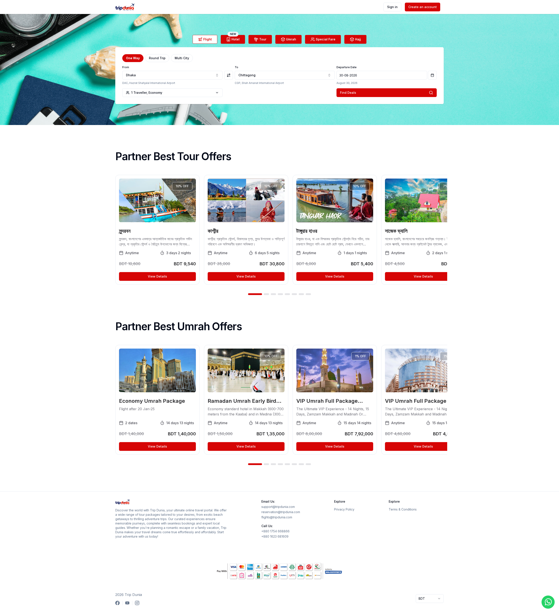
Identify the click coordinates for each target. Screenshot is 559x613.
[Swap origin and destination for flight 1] (228, 75)
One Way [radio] (133, 58)
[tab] (205, 39)
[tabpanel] (279, 75)
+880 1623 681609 (274, 536)
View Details (157, 276)
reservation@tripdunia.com (280, 512)
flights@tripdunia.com (276, 517)
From (125, 67)
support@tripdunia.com (278, 507)
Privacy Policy (344, 509)
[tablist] (279, 39)
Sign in (392, 7)
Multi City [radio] (182, 58)
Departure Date (346, 67)
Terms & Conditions (403, 509)
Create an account (422, 7)
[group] (279, 58)
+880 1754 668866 (275, 531)
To (236, 67)
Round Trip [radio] (157, 58)
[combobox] (172, 75)
